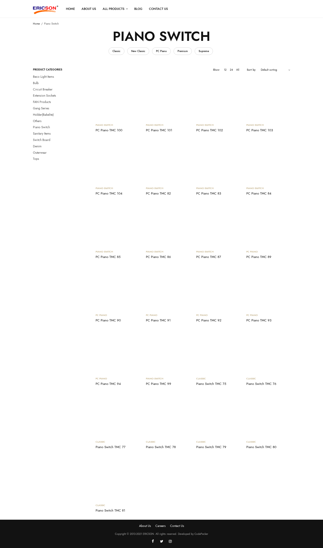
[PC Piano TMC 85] (117, 224)
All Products (113, 9)
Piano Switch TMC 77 (110, 447)
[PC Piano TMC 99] (168, 351)
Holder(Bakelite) (43, 114)
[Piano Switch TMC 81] (117, 478)
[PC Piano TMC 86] (168, 224)
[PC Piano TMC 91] (168, 288)
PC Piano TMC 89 (258, 256)
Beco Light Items (43, 76)
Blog (138, 9)
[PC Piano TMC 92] (218, 288)
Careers (160, 525)
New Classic (138, 51)
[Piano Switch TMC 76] (268, 351)
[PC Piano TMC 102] (218, 97)
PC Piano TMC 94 (108, 383)
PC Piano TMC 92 (208, 320)
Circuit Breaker (43, 89)
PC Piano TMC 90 (108, 320)
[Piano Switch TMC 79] (218, 414)
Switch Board (41, 140)
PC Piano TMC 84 (258, 193)
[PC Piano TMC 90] (117, 288)
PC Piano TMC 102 (209, 130)
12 (225, 69)
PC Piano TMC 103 (259, 130)
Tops (36, 159)
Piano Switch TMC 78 (161, 447)
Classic (116, 51)
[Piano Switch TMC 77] (117, 414)
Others (37, 121)
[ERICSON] (45, 9)
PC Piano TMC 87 (208, 256)
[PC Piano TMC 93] (268, 288)
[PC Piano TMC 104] (117, 161)
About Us (89, 9)
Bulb (36, 83)
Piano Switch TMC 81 (110, 510)
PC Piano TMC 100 (109, 130)
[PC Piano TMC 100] (117, 97)
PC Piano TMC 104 (109, 193)
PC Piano (161, 51)
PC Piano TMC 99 (158, 383)
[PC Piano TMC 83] (218, 161)
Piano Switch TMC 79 (211, 447)
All (237, 69)
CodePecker (201, 534)
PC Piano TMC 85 (108, 256)
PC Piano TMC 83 (208, 193)
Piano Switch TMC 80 (261, 447)
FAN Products (42, 102)
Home (70, 9)
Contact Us (158, 9)
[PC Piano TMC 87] (218, 224)
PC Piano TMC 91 (158, 320)
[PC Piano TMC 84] (268, 161)
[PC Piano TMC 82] (168, 161)
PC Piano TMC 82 (158, 193)
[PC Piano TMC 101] (168, 97)
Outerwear (40, 152)
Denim (37, 146)
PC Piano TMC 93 (258, 320)
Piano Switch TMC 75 (211, 383)
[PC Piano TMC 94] (117, 351)
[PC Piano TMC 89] (268, 224)
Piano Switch (41, 127)
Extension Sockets (44, 95)
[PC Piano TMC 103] (268, 97)
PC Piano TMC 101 (159, 130)
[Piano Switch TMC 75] (218, 351)
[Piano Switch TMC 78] (168, 414)
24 (231, 69)
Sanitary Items (42, 133)
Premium (183, 51)
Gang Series (41, 108)
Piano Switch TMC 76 (261, 383)
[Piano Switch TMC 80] (268, 414)
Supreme (204, 51)
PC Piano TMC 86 (158, 256)
